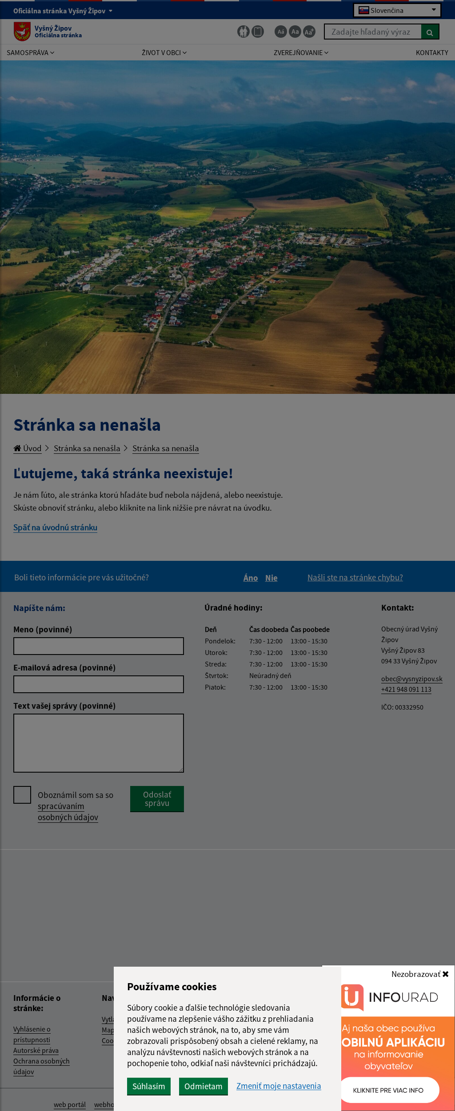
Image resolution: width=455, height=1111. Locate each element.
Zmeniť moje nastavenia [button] (278, 1086)
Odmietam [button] (203, 1086)
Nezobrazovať (416, 973)
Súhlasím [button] (148, 1086)
